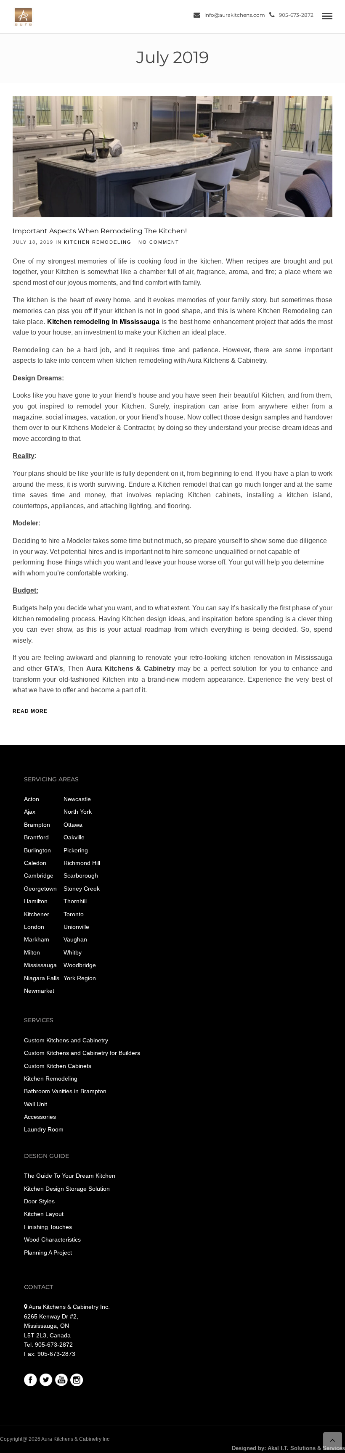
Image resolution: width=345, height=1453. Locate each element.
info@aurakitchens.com (234, 15)
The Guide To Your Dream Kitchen (69, 1175)
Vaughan (75, 939)
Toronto (74, 914)
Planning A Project (48, 1252)
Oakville (74, 837)
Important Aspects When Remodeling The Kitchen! (100, 231)
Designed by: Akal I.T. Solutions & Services (288, 1448)
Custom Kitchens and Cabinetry (66, 1040)
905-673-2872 (296, 15)
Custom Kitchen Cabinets (57, 1066)
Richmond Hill (82, 863)
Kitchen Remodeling (98, 242)
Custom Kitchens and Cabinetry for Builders (82, 1053)
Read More (30, 711)
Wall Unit (35, 1104)
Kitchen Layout (44, 1213)
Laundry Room (44, 1129)
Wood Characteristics (52, 1239)
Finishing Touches (48, 1227)
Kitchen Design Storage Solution (67, 1188)
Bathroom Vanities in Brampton (65, 1091)
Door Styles (39, 1201)
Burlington (37, 850)
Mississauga (40, 965)
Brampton (37, 824)
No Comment (158, 242)
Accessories (40, 1116)
